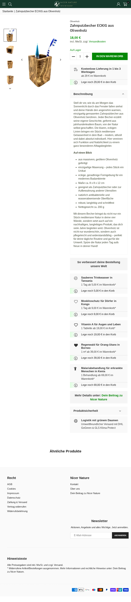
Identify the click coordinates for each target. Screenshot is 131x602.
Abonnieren (120, 535)
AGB (9, 484)
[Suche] (10, 4)
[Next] (60, 59)
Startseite (7, 11)
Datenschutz (13, 497)
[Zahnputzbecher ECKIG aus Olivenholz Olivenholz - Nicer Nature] (10, 35)
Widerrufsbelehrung (17, 511)
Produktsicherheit (85, 410)
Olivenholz (75, 21)
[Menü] (4, 4)
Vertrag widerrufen (16, 506)
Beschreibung (83, 94)
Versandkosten (97, 41)
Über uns (75, 488)
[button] (125, 4)
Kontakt (74, 484)
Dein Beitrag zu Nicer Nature (85, 493)
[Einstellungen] (118, 4)
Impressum (13, 493)
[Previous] (22, 59)
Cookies (11, 488)
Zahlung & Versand (17, 502)
